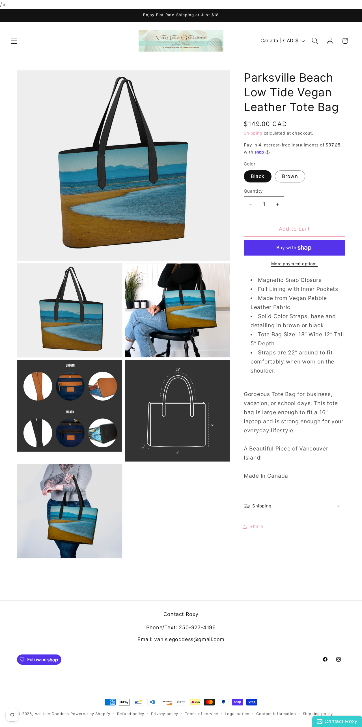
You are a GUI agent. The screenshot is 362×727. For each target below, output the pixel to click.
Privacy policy (164, 713)
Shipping (253, 133)
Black (257, 176)
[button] (14, 40)
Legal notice (237, 713)
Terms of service (201, 713)
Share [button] (256, 526)
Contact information (276, 713)
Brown (290, 176)
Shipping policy (318, 713)
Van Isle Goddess (52, 713)
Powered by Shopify (90, 713)
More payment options (294, 263)
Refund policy (130, 713)
